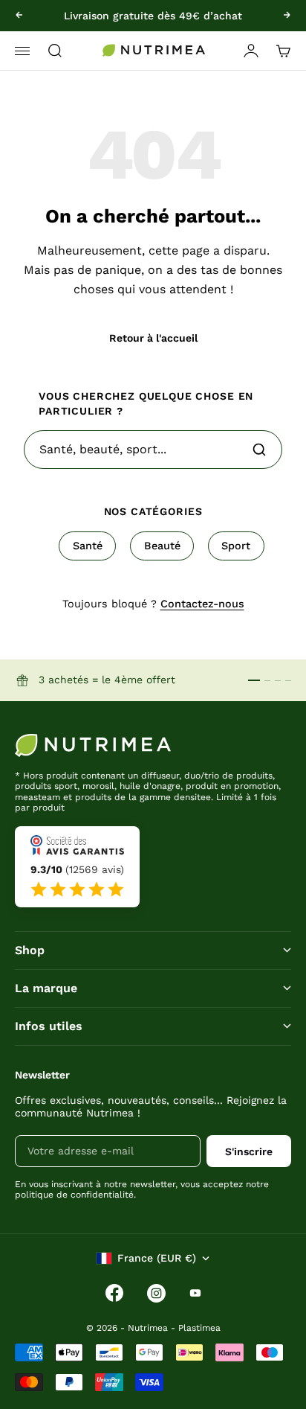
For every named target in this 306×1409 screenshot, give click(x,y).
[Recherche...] (259, 449)
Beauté (162, 546)
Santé (87, 546)
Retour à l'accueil (153, 338)
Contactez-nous (202, 604)
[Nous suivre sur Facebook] (114, 1293)
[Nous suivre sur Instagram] (156, 1293)
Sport (235, 546)
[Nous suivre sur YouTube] (195, 1293)
